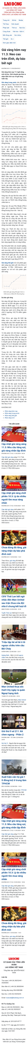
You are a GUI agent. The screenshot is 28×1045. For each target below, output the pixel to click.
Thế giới (5, 39)
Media (21, 20)
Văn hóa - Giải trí (18, 31)
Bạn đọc (22, 28)
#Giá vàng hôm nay (11, 411)
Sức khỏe (17, 35)
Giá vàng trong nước (9, 82)
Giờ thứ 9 (5, 743)
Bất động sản (7, 35)
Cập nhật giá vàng (7, 457)
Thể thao (6, 24)
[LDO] (14, 434)
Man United (22, 700)
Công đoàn (6, 31)
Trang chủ (6, 20)
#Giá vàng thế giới (11, 415)
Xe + (12, 39)
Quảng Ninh (5, 655)
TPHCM (23, 790)
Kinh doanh (15, 24)
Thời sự (14, 28)
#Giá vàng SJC (10, 418)
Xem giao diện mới (9, 43)
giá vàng (12, 561)
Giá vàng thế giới (7, 263)
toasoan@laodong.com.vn (15, 998)
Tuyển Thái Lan (7, 613)
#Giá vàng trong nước (12, 413)
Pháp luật (6, 28)
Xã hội (14, 20)
